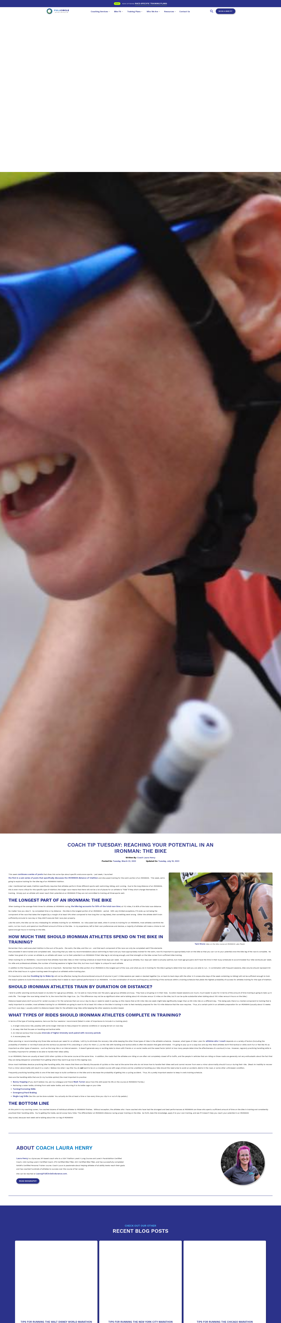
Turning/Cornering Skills (24, 1089)
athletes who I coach (216, 1041)
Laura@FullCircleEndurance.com (51, 1174)
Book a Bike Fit (225, 11)
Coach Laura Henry (146, 857)
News (117, 3)
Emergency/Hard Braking (25, 1092)
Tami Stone (200, 944)
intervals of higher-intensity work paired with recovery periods (71, 1033)
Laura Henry (22, 1158)
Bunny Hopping (20, 1082)
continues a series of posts (30, 874)
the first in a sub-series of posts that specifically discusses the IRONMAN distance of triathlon (53, 878)
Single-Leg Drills (20, 1096)
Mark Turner (79, 1082)
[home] (58, 11)
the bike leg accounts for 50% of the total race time (95, 906)
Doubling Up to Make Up (42, 976)
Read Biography (28, 1181)
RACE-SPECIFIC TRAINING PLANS (151, 3)
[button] (100, 11)
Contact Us (184, 11)
